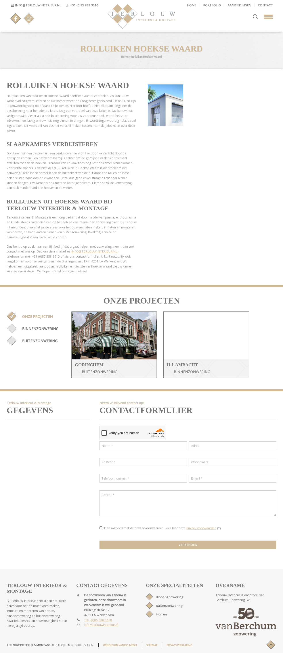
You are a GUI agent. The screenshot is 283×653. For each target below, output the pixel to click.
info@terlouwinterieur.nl (38, 5)
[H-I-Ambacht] (206, 335)
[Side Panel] (266, 15)
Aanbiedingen (239, 5)
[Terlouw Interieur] (141, 17)
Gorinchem (89, 364)
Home (191, 5)
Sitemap (152, 645)
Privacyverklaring (179, 645)
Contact (265, 5)
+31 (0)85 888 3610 (83, 5)
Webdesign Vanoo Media (120, 645)
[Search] (255, 17)
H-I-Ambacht (182, 364)
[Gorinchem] (114, 335)
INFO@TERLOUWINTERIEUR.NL (94, 251)
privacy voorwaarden (201, 528)
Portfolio (212, 5)
